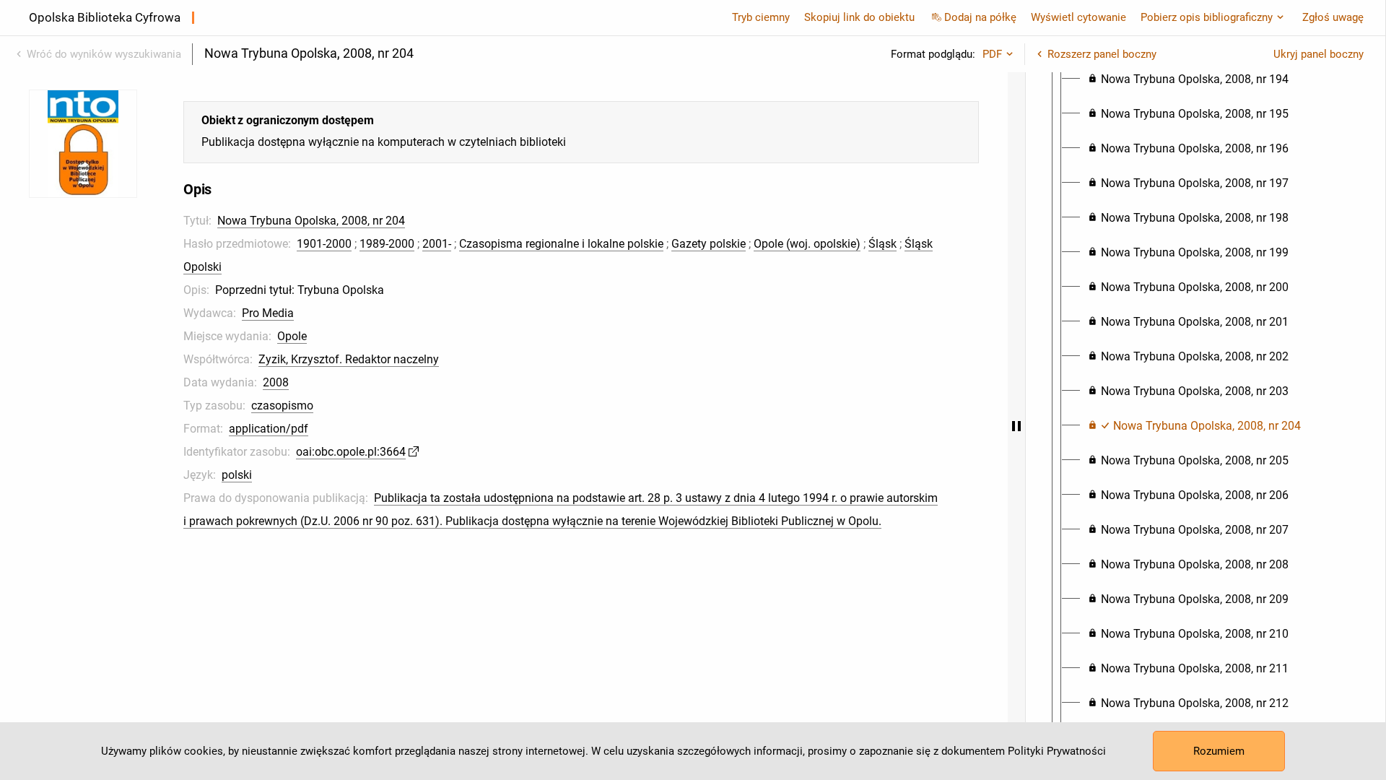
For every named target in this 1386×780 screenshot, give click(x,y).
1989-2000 (386, 244)
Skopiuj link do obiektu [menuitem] (859, 17)
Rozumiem (1219, 751)
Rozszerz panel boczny (1101, 54)
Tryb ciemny (761, 17)
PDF (992, 54)
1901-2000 (324, 244)
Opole (292, 336)
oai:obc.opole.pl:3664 (351, 452)
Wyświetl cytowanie (1078, 17)
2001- (436, 244)
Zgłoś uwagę (1333, 17)
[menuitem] (1188, 79)
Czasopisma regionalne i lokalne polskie (561, 244)
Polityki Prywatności (1057, 751)
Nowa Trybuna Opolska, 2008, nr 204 (311, 221)
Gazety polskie (708, 244)
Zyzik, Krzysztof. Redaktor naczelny (348, 359)
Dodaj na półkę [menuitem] (980, 17)
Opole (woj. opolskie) (807, 244)
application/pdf (268, 429)
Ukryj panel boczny (1318, 54)
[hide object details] (1016, 426)
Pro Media (268, 313)
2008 (276, 382)
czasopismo (282, 405)
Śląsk (882, 244)
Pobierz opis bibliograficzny (1207, 17)
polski (237, 475)
